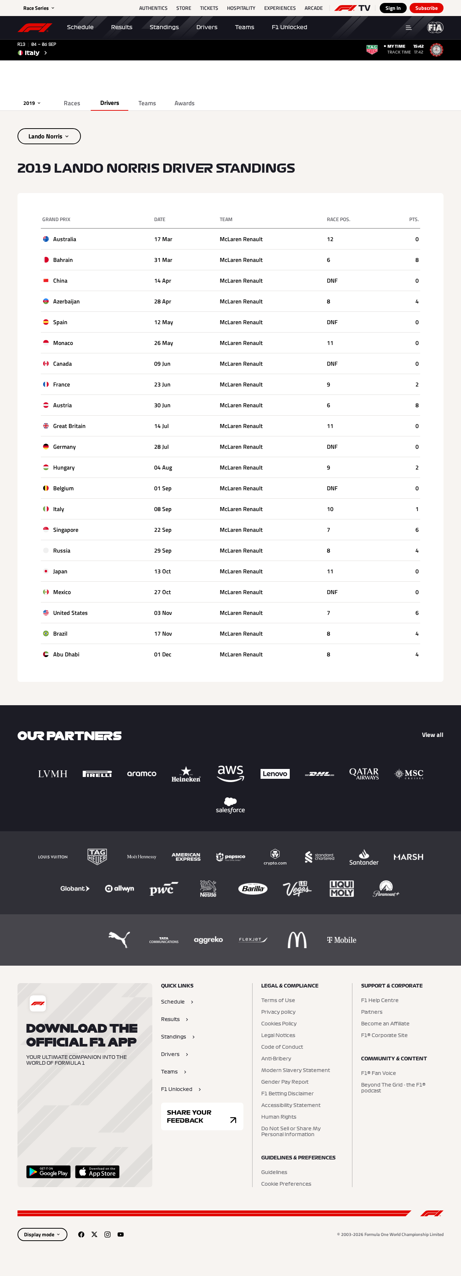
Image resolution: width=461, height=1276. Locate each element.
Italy (58, 508)
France (61, 384)
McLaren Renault (241, 239)
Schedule (80, 27)
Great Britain (69, 425)
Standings (164, 27)
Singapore (65, 529)
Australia (64, 239)
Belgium (63, 488)
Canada (62, 363)
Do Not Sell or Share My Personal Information (291, 1132)
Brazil (60, 633)
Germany (64, 446)
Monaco (63, 342)
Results (121, 27)
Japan (60, 571)
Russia (61, 550)
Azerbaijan (66, 301)
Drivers (207, 27)
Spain (60, 322)
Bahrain (63, 259)
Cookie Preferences (286, 1184)
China (60, 280)
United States (70, 612)
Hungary (64, 467)
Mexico (62, 592)
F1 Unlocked (289, 27)
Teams (244, 27)
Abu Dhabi (66, 654)
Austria (62, 405)
